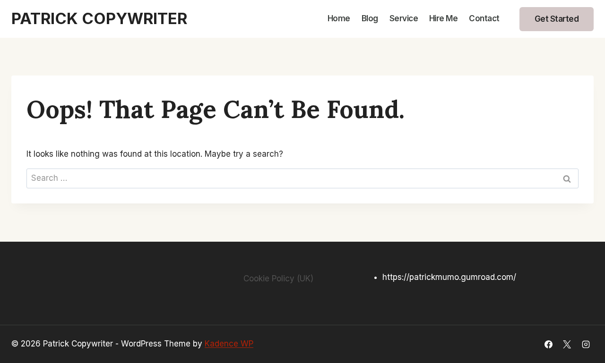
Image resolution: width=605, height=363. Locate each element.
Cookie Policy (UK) (278, 278)
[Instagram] (586, 344)
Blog (370, 18)
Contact (484, 18)
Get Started (557, 19)
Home (339, 18)
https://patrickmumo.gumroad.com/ (449, 277)
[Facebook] (549, 344)
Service (403, 18)
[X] (567, 344)
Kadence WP (229, 343)
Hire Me (443, 18)
